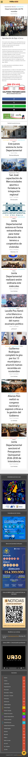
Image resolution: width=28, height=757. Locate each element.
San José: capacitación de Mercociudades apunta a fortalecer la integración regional (14, 184)
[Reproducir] (4, 667)
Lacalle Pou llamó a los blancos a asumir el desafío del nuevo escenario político (14, 317)
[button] (14, 656)
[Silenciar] (21, 667)
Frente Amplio (6, 139)
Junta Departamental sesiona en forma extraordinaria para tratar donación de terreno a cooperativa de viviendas (14, 233)
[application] (14, 656)
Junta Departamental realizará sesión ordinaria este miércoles (14, 279)
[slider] (13, 667)
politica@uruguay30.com (13, 635)
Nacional (14, 6)
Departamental (8, 6)
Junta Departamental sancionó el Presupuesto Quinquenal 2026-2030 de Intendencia (14, 451)
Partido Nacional (19, 6)
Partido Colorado (13, 139)
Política (14, 140)
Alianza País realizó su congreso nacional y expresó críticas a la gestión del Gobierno (14, 405)
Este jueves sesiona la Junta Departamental (14, 146)
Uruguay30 (20, 754)
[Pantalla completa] (23, 667)
